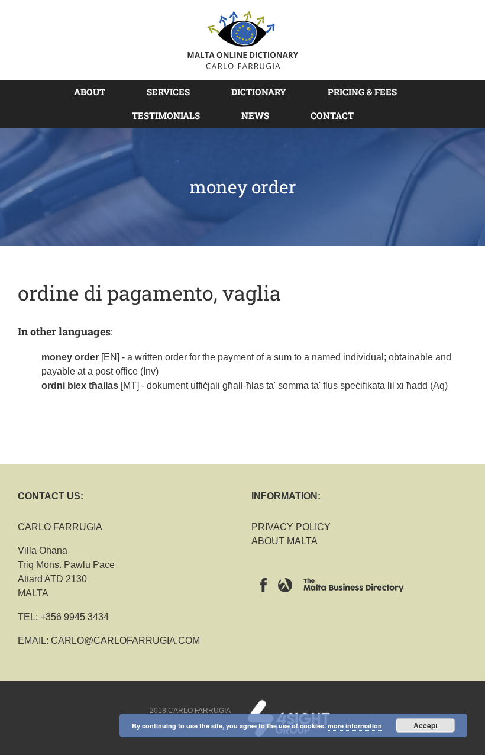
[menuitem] (96, 92)
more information (355, 725)
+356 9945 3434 (74, 617)
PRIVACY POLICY (291, 527)
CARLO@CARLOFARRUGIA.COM (125, 640)
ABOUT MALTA (284, 541)
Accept (425, 725)
